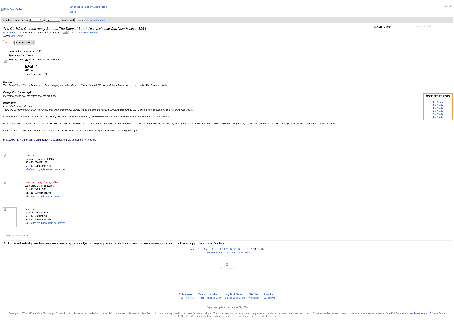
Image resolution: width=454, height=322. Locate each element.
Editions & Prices (25, 42)
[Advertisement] (423, 56)
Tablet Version (186, 297)
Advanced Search (95, 20)
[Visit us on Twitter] (446, 6)
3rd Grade (438, 102)
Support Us (269, 297)
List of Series (76, 6)
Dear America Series (13, 32)
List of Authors (92, 6)
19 (258, 249)
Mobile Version (186, 294)
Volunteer (254, 297)
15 (242, 249)
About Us (268, 294)
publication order (89, 32)
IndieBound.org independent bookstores (45, 169)
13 (234, 249)
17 (250, 249)
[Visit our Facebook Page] (450, 6)
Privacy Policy (437, 313)
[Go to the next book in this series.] (67, 32)
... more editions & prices (16, 235)
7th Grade (438, 114)
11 (226, 249)
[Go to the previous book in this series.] (64, 32)
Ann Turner (17, 36)
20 (262, 249)
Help (104, 6)
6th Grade (438, 111)
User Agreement (416, 313)
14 (238, 249)
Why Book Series (234, 294)
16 (246, 249)
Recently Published (208, 294)
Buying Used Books (235, 297)
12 (230, 249)
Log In (72, 11)
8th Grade (438, 117)
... (265, 249)
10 (223, 249)
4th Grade (438, 105)
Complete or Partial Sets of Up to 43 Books (228, 252)
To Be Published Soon (209, 297)
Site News (254, 294)
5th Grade (438, 108)
